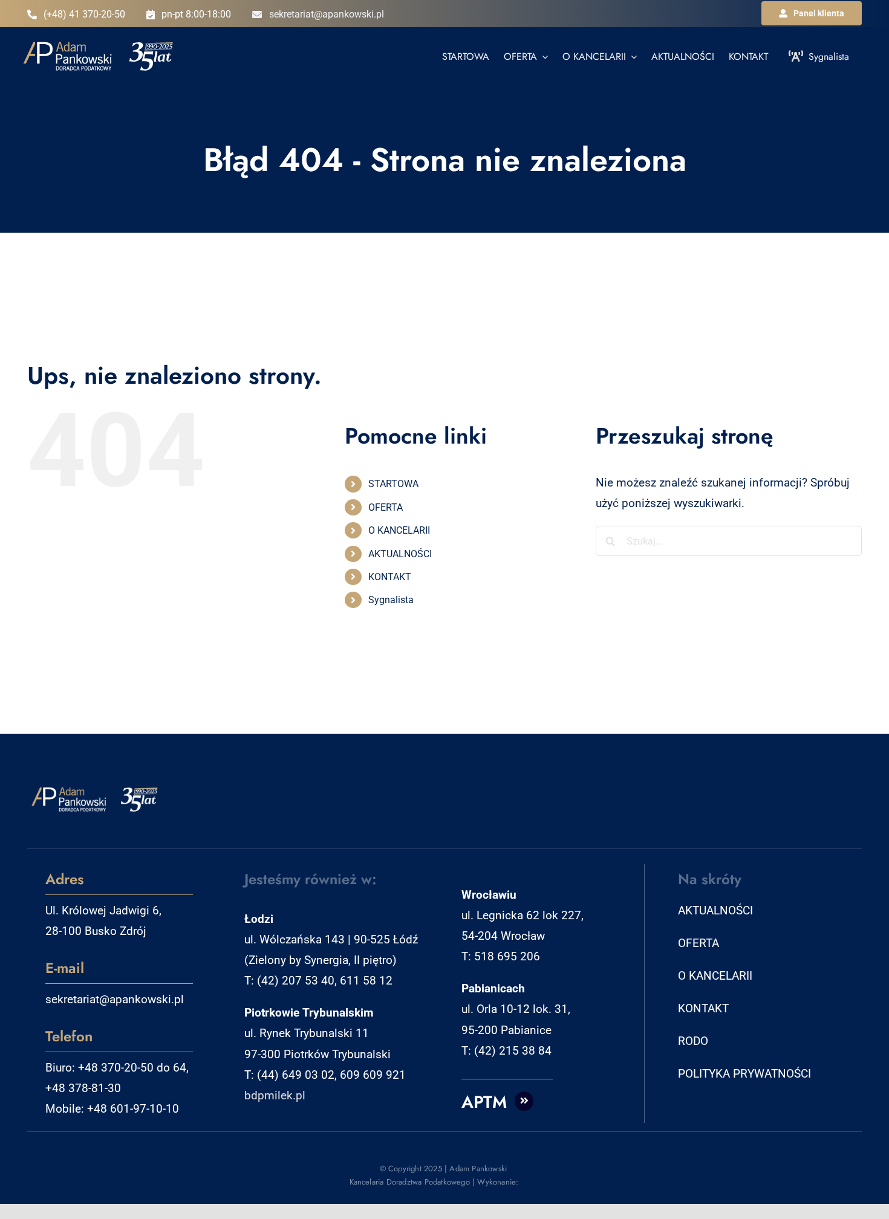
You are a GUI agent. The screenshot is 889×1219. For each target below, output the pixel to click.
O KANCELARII (399, 530)
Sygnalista (391, 600)
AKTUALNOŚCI (400, 554)
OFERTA (385, 507)
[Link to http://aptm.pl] (524, 1101)
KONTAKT (389, 577)
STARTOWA (393, 484)
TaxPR (530, 1182)
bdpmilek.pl (274, 1095)
